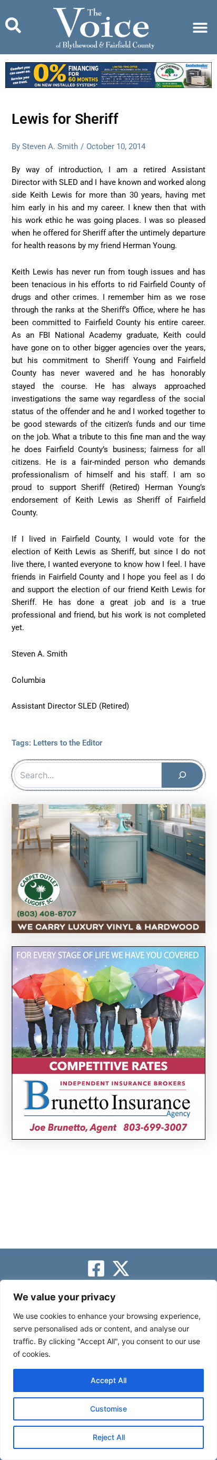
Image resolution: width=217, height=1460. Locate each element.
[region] (108, 1370)
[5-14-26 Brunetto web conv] (108, 1042)
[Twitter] (121, 1268)
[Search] (182, 775)
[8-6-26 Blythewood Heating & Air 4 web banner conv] (108, 75)
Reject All (109, 1437)
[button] (200, 27)
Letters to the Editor (67, 743)
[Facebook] (96, 1268)
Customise (108, 1408)
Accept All (108, 1380)
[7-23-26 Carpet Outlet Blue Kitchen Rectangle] (108, 868)
